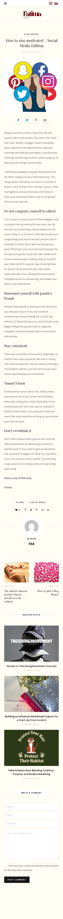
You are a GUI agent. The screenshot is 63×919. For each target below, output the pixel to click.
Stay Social (31, 34)
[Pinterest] (36, 120)
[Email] (44, 120)
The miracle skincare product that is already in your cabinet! (16, 596)
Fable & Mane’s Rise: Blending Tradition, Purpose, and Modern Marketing (31, 772)
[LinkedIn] (48, 509)
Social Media (38, 502)
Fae (32, 543)
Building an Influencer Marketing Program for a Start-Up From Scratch (31, 718)
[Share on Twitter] (27, 120)
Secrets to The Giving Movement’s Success (31, 666)
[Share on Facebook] (18, 120)
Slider (20, 502)
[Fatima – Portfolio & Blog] (31, 14)
